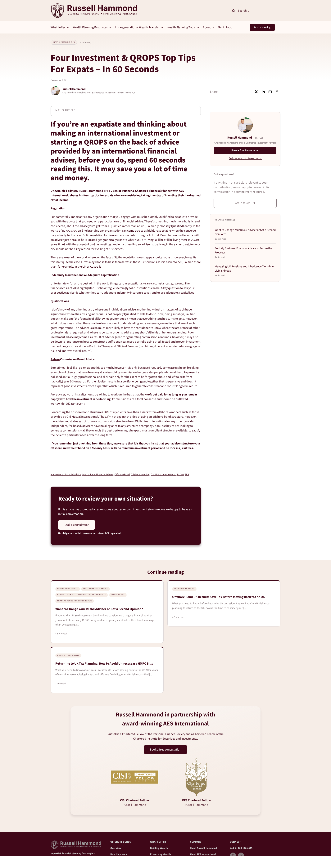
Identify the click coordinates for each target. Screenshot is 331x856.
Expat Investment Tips (64, 42)
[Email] (270, 91)
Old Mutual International (163, 474)
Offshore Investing (140, 474)
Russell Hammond (207, 848)
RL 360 (180, 474)
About (193, 848)
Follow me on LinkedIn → (245, 158)
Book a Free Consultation (245, 150)
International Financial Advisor (97, 474)
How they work (118, 854)
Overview (115, 848)
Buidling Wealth (159, 848)
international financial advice (66, 474)
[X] (256, 91)
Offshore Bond (122, 474)
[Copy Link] (277, 91)
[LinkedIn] (263, 91)
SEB (187, 474)
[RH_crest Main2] (94, 4)
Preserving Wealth (160, 854)
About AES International (203, 854)
